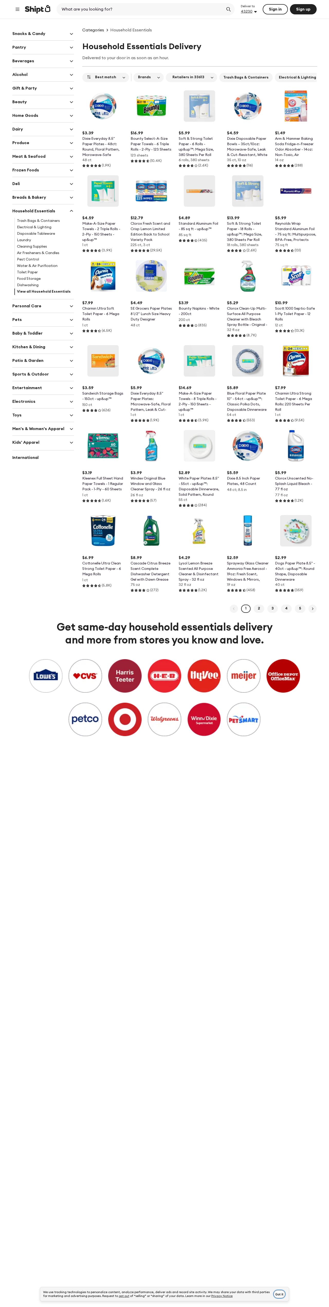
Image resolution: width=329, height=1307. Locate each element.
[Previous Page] (234, 609)
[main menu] (17, 9)
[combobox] (140, 9)
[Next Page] (312, 609)
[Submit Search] (228, 9)
